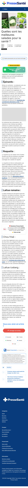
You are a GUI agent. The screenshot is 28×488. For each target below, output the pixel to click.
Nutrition (4, 49)
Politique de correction (7, 448)
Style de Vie (4, 420)
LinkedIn (20, 340)
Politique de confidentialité (8, 461)
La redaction (5, 434)
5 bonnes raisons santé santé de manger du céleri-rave (15, 372)
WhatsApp (9, 340)
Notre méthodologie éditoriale (9, 450)
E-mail (14, 343)
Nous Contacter (5, 432)
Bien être (4, 415)
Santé (3, 413)
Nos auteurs (5, 436)
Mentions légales (6, 459)
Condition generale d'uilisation (9, 463)
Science (4, 421)
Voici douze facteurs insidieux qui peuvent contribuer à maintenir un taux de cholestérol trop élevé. (15, 379)
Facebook (9, 337)
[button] (25, 9)
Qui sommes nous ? (6, 430)
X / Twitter (20, 337)
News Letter (5, 444)
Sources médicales (6, 446)
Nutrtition (4, 417)
